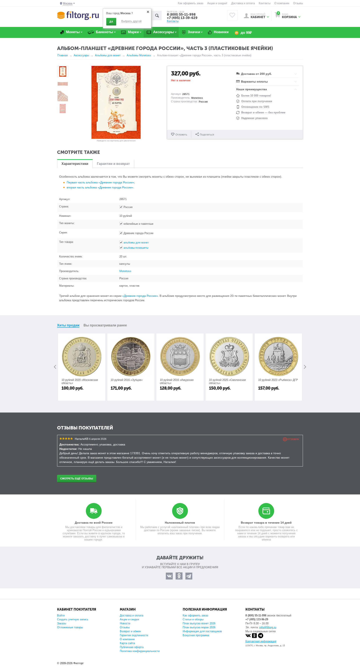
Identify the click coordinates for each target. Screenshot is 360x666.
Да (111, 21)
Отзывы (298, 3)
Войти (61, 615)
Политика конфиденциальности (140, 651)
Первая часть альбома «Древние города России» (100, 182)
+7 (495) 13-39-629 (182, 18)
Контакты (264, 3)
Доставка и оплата (243, 3)
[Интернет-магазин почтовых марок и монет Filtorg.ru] (78, 15)
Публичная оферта (132, 647)
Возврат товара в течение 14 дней (266, 522)
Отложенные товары (70, 627)
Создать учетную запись (72, 619)
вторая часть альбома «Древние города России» (100, 187)
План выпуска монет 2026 (199, 623)
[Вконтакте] (248, 637)
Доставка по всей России (93, 522)
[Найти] (157, 15)
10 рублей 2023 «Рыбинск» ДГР (278, 379)
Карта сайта (127, 643)
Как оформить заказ (190, 3)
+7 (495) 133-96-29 (256, 619)
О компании (281, 3)
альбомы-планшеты (136, 247)
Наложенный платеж (180, 522)
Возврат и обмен (130, 631)
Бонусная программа (196, 635)
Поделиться (207, 134)
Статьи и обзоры (193, 619)
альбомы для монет (136, 242)
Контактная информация (260, 641)
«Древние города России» (140, 295)
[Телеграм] (260, 637)
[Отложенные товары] (232, 15)
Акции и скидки (129, 619)
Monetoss (125, 271)
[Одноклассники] (254, 637)
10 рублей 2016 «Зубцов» (126, 379)
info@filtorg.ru (267, 627)
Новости (125, 623)
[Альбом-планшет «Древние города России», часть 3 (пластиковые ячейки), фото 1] (116, 102)
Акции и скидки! (217, 3)
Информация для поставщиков (202, 631)
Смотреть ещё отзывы (76, 478)
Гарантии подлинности (134, 635)
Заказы (61, 623)
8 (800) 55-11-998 (181, 14)
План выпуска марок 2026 (199, 627)
